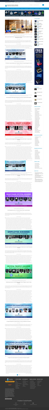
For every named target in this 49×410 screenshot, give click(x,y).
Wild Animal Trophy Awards (25, 119)
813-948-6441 (13, 2)
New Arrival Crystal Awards (17, 173)
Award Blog (38, 382)
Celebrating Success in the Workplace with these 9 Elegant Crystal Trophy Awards (18, 282)
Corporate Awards (32, 8)
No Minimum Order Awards (16, 78)
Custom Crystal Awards (18, 114)
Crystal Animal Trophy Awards (29, 111)
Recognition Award (10, 80)
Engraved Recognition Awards (16, 155)
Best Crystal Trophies (24, 70)
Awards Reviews (17, 387)
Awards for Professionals (10, 255)
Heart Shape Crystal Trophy (25, 156)
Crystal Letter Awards (37, 123)
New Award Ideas (7, 189)
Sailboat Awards (36, 129)
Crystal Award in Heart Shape (25, 148)
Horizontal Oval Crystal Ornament (40, 95)
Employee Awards (18, 35)
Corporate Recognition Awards (20, 72)
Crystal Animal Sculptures (13, 111)
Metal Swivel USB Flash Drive (40, 92)
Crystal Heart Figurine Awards (18, 150)
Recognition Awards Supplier (24, 80)
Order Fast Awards (16, 79)
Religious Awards (36, 127)
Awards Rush (16, 70)
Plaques (22, 8)
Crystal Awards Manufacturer (16, 258)
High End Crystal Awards (16, 47)
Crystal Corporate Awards (18, 46)
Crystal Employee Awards (8, 75)
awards (6, 70)
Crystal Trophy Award (22, 76)
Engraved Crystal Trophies (10, 155)
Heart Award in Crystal (25, 155)
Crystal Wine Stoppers (37, 142)
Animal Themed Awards (16, 106)
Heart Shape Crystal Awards (19, 156)
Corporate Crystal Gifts (32, 385)
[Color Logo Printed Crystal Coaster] (35, 100)
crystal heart (9, 150)
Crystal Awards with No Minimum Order (22, 74)
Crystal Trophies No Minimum (17, 76)
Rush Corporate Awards (11, 118)
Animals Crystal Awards (21, 106)
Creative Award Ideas (15, 220)
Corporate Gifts (26, 8)
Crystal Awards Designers (28, 257)
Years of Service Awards (37, 132)
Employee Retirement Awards (20, 154)
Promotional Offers (39, 381)
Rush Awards (22, 61)
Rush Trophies (28, 118)
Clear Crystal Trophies (27, 290)
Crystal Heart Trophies (22, 151)
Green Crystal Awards (37, 166)
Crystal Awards (7, 8)
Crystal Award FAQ (17, 388)
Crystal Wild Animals (14, 114)
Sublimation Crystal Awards (37, 130)
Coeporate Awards (29, 70)
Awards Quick (13, 70)
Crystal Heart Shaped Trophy (17, 151)
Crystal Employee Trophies (21, 75)
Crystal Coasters (36, 144)
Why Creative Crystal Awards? (19, 383)
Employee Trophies (25, 115)
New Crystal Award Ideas (16, 189)
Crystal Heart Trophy (27, 151)
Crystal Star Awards (37, 126)
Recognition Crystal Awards (19, 117)
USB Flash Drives (36, 143)
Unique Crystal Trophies (26, 47)
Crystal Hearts (30, 151)
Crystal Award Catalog (39, 380)
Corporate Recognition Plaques (26, 72)
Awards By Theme (37, 8)
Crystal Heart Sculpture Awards (24, 150)
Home (16, 380)
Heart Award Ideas (21, 155)
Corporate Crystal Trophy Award (20, 147)
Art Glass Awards (18, 8)
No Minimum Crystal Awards (29, 336)
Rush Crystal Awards (16, 118)
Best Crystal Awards (20, 70)
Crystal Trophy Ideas (27, 76)
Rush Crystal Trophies (20, 118)
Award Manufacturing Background (18, 386)
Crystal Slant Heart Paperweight (40, 102)
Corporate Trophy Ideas (10, 220)
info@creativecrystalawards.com (8, 2)
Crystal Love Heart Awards (8, 152)
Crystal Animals (7, 112)
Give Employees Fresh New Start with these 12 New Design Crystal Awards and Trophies (18, 175)
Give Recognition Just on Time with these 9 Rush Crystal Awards (19, 210)
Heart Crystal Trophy (14, 156)
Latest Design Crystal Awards (18, 298)
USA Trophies (27, 372)
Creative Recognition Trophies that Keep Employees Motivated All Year (39, 175)
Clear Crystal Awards (37, 163)
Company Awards (12, 71)
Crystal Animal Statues (18, 111)
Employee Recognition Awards (19, 115)
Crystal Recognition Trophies (26, 152)
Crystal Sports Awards (32, 388)
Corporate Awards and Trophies (26, 34)
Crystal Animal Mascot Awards (27, 110)
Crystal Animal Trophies (23, 111)
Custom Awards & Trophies (27, 46)
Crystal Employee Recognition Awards (15, 75)
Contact (41, 8)
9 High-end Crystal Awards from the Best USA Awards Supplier (18, 357)
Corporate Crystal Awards (8, 72)
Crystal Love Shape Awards (14, 152)
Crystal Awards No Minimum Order (9, 74)
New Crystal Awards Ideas (21, 189)
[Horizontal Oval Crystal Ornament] (35, 96)
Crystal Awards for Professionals (9, 258)
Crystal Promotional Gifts (37, 158)
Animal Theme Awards (11, 106)
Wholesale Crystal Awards (15, 263)
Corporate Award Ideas (16, 71)
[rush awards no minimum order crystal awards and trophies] (24, 16)
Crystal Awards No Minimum (27, 293)
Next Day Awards (21, 299)
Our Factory (17, 384)
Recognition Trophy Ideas (29, 117)
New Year (21, 173)
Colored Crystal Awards (37, 164)
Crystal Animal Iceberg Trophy (15, 110)
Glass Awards (24, 386)
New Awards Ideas (11, 189)
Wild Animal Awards (16, 119)
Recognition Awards (22, 35)
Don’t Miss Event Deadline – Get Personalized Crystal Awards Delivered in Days (39, 178)
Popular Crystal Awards (26, 79)
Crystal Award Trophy (15, 112)
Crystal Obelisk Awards (37, 124)
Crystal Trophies (12, 8)
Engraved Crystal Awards (29, 115)
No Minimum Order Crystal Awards (22, 78)
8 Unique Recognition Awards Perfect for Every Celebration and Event (19, 321)
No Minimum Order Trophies (11, 79)
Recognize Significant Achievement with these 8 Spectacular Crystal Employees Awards (18, 247)
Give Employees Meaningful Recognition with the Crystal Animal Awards (18, 97)
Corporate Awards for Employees (26, 71)
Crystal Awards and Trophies (24, 112)
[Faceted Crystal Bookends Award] (35, 89)
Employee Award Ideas (10, 115)
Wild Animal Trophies (20, 119)
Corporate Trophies (12, 148)
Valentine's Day (21, 137)
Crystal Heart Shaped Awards (11, 151)
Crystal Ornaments (37, 140)
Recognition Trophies (24, 117)
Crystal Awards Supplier (12, 46)
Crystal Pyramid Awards (37, 125)
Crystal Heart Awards (13, 150)
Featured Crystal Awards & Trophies (25, 385)
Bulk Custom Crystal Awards (15, 34)
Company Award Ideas (8, 71)
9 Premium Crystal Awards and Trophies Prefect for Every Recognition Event (39, 181)
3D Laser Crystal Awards (37, 108)
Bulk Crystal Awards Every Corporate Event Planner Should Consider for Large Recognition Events (18, 37)
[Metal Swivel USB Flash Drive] (35, 93)
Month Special (29, 136)
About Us (16, 381)
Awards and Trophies (8, 34)
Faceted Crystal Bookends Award (40, 88)
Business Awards (21, 34)
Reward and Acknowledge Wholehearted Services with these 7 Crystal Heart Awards (19, 139)
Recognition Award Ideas (14, 80)
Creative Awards (16, 148)
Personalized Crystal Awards (21, 79)
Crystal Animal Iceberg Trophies (9, 110)
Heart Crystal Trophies (10, 156)
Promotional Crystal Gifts (32, 382)
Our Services (17, 382)
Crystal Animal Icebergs (21, 110)
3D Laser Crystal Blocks (37, 109)
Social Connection (39, 385)
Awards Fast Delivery (10, 70)
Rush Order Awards (25, 118)
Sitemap (38, 384)
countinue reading (19, 69)
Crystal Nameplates (37, 145)
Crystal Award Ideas (11, 112)
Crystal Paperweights (37, 141)
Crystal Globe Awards (37, 121)
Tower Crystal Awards (37, 131)
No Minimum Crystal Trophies (10, 78)
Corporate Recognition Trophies (26, 219)
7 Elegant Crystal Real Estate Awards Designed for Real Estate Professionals (39, 179)
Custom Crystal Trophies (11, 47)
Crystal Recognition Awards (27, 75)
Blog (11, 34)
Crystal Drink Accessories (32, 387)
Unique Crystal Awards (21, 47)
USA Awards (24, 372)
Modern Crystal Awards (27, 261)
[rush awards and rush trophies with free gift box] (38, 84)
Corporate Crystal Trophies (14, 72)
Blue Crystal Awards (37, 165)
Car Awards (36, 110)
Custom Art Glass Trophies (32, 384)
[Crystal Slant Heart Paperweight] (35, 103)
